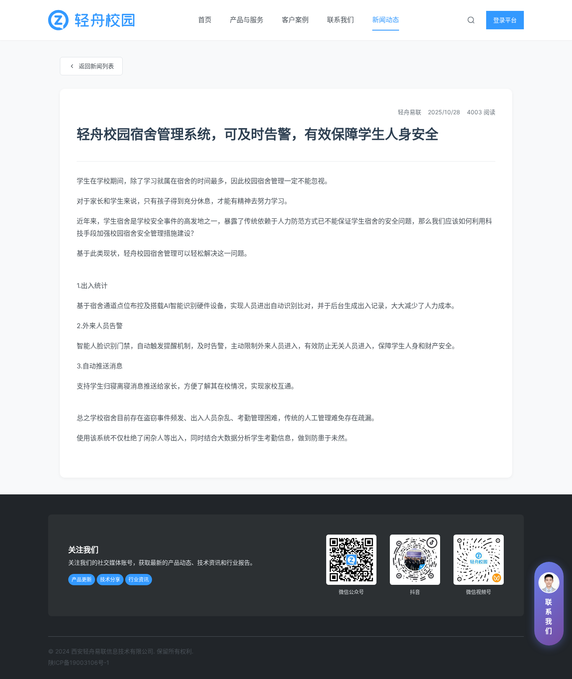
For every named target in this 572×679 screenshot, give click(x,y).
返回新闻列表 (96, 65)
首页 (205, 19)
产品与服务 (247, 19)
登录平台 (505, 20)
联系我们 (341, 19)
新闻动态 (385, 19)
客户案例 (296, 19)
